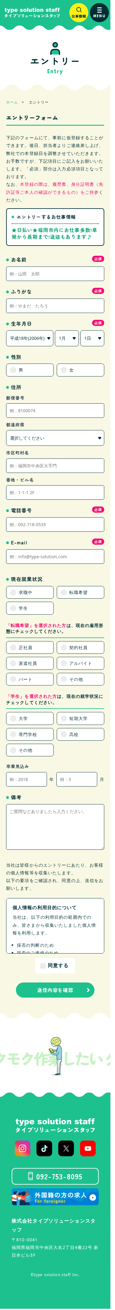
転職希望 (78, 592)
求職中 (26, 592)
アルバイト (81, 663)
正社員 (26, 647)
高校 (74, 734)
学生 (23, 608)
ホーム (12, 102)
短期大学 (78, 718)
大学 (23, 718)
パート (26, 679)
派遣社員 (28, 663)
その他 (76, 679)
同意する (58, 965)
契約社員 (78, 647)
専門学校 (28, 734)
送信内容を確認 (55, 990)
